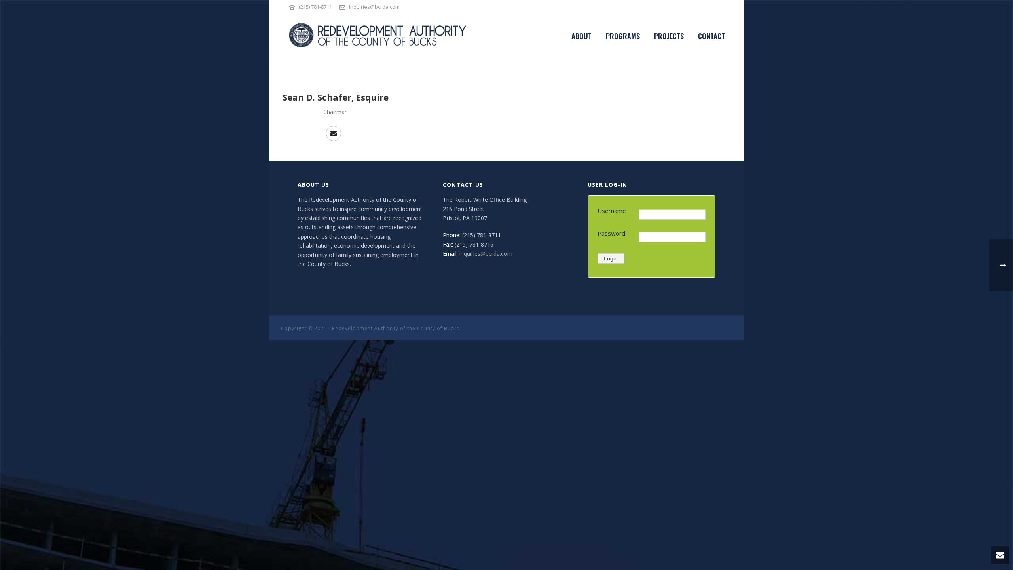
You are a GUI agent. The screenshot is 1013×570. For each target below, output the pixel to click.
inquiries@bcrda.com (374, 6)
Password (611, 233)
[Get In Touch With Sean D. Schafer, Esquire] (333, 133)
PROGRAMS (623, 36)
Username (612, 211)
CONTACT (711, 36)
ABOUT (581, 36)
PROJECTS (669, 36)
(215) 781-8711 (316, 6)
